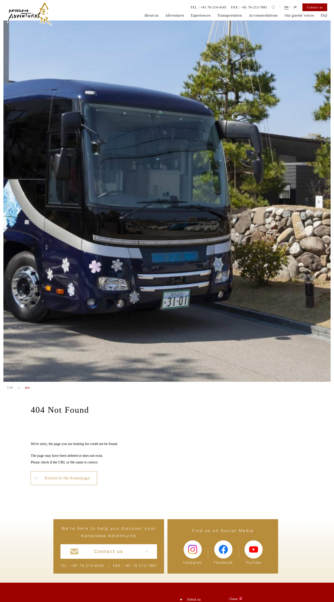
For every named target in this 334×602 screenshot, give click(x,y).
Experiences (201, 15)
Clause (234, 599)
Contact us (315, 7)
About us (151, 15)
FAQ (324, 15)
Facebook (223, 562)
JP (295, 7)
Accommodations (263, 15)
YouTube (254, 562)
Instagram (192, 562)
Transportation (229, 15)
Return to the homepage (67, 478)
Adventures (174, 15)
